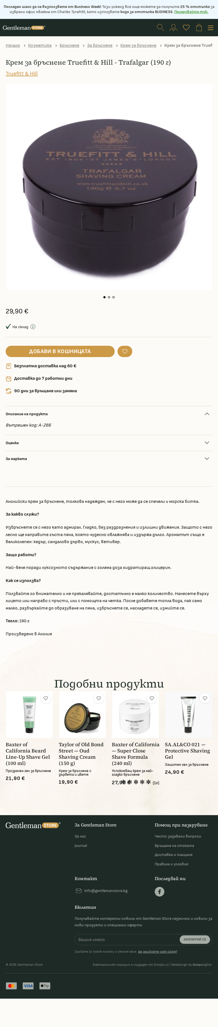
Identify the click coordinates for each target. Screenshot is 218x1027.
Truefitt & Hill (22, 73)
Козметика (40, 45)
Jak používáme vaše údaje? (157, 952)
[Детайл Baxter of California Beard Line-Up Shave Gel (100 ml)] (29, 714)
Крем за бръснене (138, 45)
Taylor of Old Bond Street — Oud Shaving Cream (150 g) (81, 754)
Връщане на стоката (174, 845)
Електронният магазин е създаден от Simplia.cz (131, 965)
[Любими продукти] (186, 27)
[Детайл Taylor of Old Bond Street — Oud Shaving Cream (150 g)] (82, 714)
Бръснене (69, 45)
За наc (80, 836)
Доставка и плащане (173, 854)
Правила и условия (171, 864)
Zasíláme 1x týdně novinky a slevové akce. (126, 952)
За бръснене (99, 45)
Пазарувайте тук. (191, 11)
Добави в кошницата (60, 351)
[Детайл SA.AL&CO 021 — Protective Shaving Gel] (188, 714)
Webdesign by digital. (191, 965)
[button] (104, 297)
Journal (81, 845)
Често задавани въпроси (178, 836)
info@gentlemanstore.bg (105, 890)
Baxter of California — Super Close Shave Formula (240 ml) (136, 754)
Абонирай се (195, 939)
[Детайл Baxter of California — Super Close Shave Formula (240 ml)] (135, 714)
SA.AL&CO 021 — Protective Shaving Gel (187, 750)
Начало (13, 45)
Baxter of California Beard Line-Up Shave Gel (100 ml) (28, 754)
